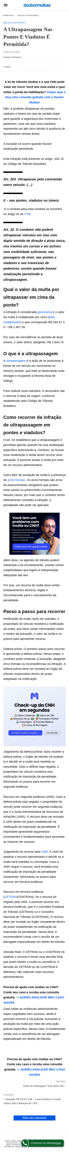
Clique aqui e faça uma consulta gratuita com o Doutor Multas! (35, 97)
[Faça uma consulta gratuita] (34, 553)
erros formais (16, 480)
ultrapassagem (16, 360)
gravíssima (44, 312)
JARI (44, 851)
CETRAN (10, 897)
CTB (27, 214)
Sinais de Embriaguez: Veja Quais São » (44, 1085)
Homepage (8, 15)
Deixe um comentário (34, 1117)
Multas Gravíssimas (28, 15)
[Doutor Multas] (37, 5)
